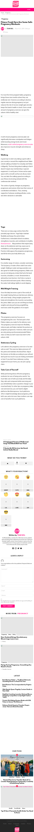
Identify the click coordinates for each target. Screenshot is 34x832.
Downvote (26, 463)
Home (4, 823)
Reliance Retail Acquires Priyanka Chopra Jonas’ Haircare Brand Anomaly (15, 706)
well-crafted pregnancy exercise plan (21, 144)
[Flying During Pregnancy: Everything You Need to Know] (17, 654)
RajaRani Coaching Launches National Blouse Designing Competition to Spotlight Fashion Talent (17, 696)
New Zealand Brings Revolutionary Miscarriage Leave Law (14, 638)
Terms (17, 825)
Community (16, 823)
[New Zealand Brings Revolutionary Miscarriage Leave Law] (17, 626)
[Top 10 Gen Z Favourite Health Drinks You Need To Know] (17, 797)
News (9, 634)
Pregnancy (22, 613)
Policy (14, 634)
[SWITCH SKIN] (23, 9)
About (9, 823)
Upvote (7, 463)
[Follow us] (32, 4)
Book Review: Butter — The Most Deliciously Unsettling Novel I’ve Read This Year (16, 680)
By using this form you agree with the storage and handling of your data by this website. (16, 601)
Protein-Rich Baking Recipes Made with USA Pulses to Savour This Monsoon (16, 701)
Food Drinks (17, 808)
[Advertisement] (17, 76)
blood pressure (6, 243)
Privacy (29, 823)
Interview (11, 777)
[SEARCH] (32, 9)
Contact (23, 823)
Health (10, 808)
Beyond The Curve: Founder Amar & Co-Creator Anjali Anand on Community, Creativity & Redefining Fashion (17, 781)
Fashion (18, 777)
